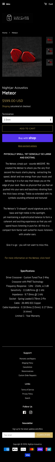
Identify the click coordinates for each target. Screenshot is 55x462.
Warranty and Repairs (28, 358)
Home (4, 32)
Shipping (6, 106)
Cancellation (27, 367)
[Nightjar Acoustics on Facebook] (24, 413)
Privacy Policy (27, 393)
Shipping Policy (27, 363)
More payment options (27, 145)
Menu (8, 4)
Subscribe (43, 434)
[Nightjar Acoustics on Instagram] (30, 413)
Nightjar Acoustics (35, 444)
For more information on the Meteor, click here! (27, 258)
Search (27, 398)
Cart (50, 4)
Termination (8, 114)
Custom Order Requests (27, 375)
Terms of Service (27, 389)
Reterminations (27, 371)
